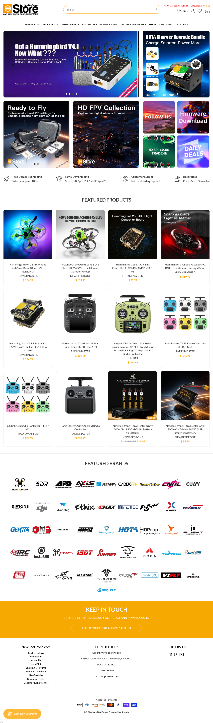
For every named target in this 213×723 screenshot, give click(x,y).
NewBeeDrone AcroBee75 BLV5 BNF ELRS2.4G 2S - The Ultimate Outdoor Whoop (80, 268)
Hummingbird (27, 275)
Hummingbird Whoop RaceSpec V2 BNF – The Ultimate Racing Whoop (185, 266)
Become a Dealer (36, 678)
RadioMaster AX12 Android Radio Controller (80, 427)
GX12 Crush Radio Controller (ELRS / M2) (28, 427)
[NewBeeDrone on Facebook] (171, 654)
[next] (129, 64)
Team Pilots (36, 664)
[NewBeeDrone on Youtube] (182, 654)
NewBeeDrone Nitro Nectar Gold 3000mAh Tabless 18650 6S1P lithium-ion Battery (185, 429)
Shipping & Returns (36, 667)
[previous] (13, 64)
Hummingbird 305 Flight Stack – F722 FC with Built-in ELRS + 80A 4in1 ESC (28, 347)
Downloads (36, 656)
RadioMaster (80, 351)
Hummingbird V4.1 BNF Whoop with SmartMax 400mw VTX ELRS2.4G (27, 268)
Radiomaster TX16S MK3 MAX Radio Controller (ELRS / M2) (80, 345)
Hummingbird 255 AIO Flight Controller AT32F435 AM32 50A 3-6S (132, 268)
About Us (36, 660)
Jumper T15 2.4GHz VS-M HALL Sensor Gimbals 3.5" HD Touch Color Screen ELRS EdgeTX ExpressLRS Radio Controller (133, 348)
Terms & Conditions (36, 671)
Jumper (132, 358)
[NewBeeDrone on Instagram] (176, 654)
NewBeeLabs (36, 675)
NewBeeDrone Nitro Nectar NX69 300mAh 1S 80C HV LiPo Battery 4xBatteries (133, 429)
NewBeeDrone (80, 275)
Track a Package (36, 652)
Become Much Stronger (36, 682)
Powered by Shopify (118, 712)
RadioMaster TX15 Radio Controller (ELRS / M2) (185, 345)
